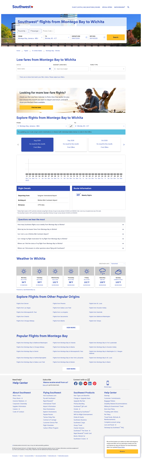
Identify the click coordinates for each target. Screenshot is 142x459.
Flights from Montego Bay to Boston (64, 362)
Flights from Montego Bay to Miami (100, 362)
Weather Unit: (104, 263)
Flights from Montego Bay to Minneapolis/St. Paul (68, 351)
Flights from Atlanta (59, 321)
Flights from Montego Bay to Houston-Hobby (102, 347)
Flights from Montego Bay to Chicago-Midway (30, 347)
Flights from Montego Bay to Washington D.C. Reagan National (105, 352)
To (46, 36)
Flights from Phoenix (59, 303)
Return (92, 36)
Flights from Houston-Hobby (97, 308)
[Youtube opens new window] (85, 383)
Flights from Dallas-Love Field (62, 308)
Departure (76, 36)
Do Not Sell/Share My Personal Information (48, 449)
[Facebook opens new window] (75, 383)
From (20, 36)
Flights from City (52, 455)
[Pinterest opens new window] (94, 383)
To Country (15, 455)
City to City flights (29, 455)
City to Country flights (41, 455)
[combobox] (29, 38)
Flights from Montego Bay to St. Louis (100, 358)
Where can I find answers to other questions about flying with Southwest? (41, 248)
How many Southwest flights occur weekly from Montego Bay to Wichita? (41, 225)
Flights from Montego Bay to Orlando (64, 342)
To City (21, 455)
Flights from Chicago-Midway (25, 321)
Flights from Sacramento (60, 316)
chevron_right (123, 144)
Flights (26, 50)
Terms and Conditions (19, 449)
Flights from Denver (23, 303)
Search (115, 37)
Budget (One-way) (60, 65)
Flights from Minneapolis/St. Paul (27, 312)
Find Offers (37, 147)
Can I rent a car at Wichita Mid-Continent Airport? (33, 234)
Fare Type (94, 65)
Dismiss (122, 451)
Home (18, 50)
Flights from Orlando (23, 316)
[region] (122, 446)
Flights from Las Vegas (24, 308)
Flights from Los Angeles (60, 312)
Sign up (45, 385)
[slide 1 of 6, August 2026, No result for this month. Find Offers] (37, 145)
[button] (23, 6)
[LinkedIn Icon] (90, 383)
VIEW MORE (71, 327)
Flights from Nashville (95, 312)
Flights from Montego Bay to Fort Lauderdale (103, 342)
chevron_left (18, 144)
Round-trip (21, 31)
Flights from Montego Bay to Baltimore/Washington (32, 342)
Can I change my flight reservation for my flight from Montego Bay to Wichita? (42, 239)
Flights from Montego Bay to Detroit (27, 351)
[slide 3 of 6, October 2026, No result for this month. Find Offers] (105, 145)
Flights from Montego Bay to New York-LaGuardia (68, 358)
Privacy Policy (28, 449)
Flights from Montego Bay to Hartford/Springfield (31, 358)
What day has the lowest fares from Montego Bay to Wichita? (37, 229)
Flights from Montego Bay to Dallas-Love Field (31, 362)
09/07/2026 (76, 38)
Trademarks (35, 449)
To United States (37, 50)
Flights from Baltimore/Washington (99, 316)
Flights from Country (63, 455)
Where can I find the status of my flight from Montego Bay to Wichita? (40, 243)
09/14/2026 (93, 38)
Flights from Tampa (95, 321)
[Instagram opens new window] (80, 383)
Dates (19, 65)
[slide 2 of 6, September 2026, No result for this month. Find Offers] (71, 145)
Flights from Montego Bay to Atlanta (64, 347)
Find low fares (36, 107)
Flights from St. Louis (95, 303)
